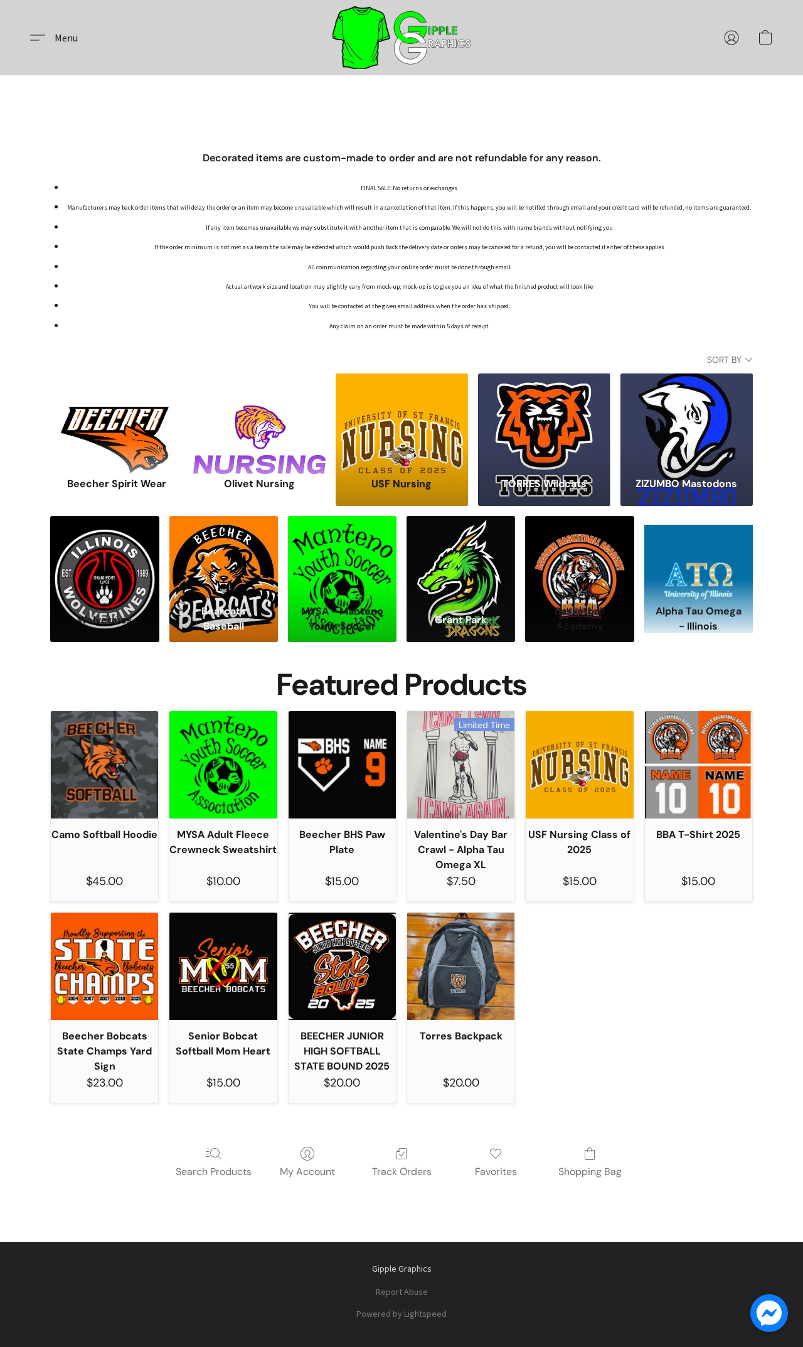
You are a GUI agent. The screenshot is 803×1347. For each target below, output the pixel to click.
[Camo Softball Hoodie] (104, 764)
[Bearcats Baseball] (223, 550)
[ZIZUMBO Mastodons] (686, 419)
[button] (401, 37)
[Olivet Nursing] (259, 419)
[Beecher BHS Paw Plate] (342, 764)
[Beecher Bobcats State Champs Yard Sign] (104, 966)
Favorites (496, 1171)
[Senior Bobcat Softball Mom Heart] (223, 966)
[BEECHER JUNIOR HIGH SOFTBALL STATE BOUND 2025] (342, 966)
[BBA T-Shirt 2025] (698, 764)
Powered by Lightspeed (401, 1313)
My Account (307, 1171)
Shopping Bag (590, 1171)
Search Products (214, 1171)
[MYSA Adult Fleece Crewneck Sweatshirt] (223, 764)
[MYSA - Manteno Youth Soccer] (342, 550)
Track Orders (402, 1171)
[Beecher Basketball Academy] (579, 550)
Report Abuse (402, 1291)
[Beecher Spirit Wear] (116, 419)
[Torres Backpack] (460, 966)
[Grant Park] (461, 550)
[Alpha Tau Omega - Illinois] (698, 550)
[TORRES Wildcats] (544, 419)
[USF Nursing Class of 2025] (579, 764)
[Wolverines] (104, 550)
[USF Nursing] (402, 419)
